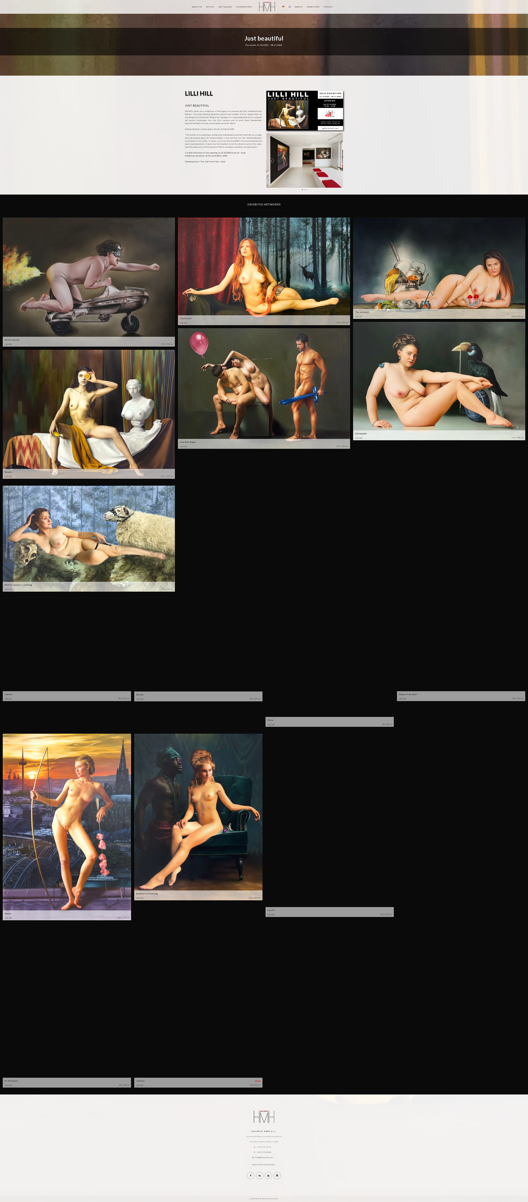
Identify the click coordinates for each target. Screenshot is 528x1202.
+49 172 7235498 (264, 1152)
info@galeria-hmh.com (264, 1157)
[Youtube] (268, 1175)
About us (197, 7)
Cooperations (244, 7)
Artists (210, 7)
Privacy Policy (270, 1165)
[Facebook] (250, 1175)
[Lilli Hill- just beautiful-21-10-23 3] (304, 165)
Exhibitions (313, 7)
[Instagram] (277, 1175)
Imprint (254, 1165)
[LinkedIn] (259, 1175)
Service (299, 7)
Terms (260, 1165)
